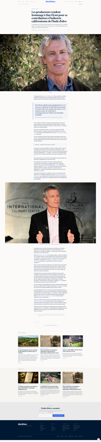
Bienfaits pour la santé (65, 427)
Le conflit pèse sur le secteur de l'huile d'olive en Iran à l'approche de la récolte (49, 387)
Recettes (71, 1)
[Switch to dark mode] (82, 1)
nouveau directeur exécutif (40, 301)
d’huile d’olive (45, 166)
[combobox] (48, 4)
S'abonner (61, 436)
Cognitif (41, 430)
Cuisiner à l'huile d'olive (66, 428)
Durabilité (52, 430)
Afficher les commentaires (51, 325)
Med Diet (41, 427)
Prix (52, 425)
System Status (81, 436)
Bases (66, 1)
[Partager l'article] (68, 30)
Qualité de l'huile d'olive (66, 425)
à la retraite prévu (50, 96)
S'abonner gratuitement (58, 415)
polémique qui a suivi (42, 255)
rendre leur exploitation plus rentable (47, 295)
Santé (23, 1)
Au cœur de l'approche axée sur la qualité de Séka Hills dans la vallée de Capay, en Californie (27, 351)
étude (39, 174)
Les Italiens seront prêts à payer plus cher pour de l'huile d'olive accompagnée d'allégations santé (27, 388)
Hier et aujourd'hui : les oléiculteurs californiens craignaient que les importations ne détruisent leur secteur (49, 351)
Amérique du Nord (44, 348)
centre (35, 132)
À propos (57, 436)
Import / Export (53, 428)
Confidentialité (71, 436)
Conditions (75, 436)
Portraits (20, 348)
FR (80, 1)
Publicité (66, 436)
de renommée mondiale (61, 132)
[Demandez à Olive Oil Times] (98, 439)
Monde (19, 1)
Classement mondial (76, 427)
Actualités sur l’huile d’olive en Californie (47, 144)
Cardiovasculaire (42, 428)
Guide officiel (75, 428)
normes (56, 164)
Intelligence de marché (76, 425)
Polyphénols (42, 425)
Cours (76, 1)
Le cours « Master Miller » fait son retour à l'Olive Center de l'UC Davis (72, 350)
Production (32, 1)
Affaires (27, 1)
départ (44, 96)
